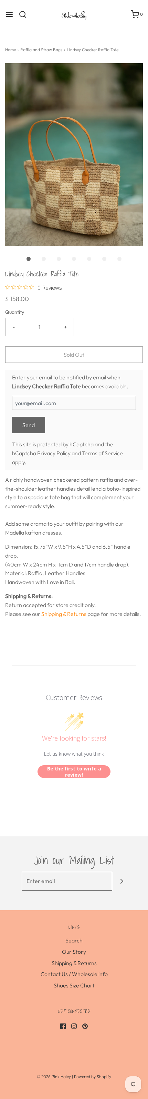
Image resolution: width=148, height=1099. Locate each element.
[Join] (121, 881)
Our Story (74, 951)
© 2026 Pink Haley (54, 1076)
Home (10, 49)
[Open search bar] (25, 14)
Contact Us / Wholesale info (74, 974)
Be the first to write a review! (74, 771)
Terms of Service (102, 453)
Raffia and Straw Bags (41, 49)
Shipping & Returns (63, 613)
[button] (74, 154)
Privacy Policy (54, 453)
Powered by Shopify (92, 1076)
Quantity (14, 312)
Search (74, 940)
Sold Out (74, 354)
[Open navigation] (9, 14)
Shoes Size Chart (74, 985)
